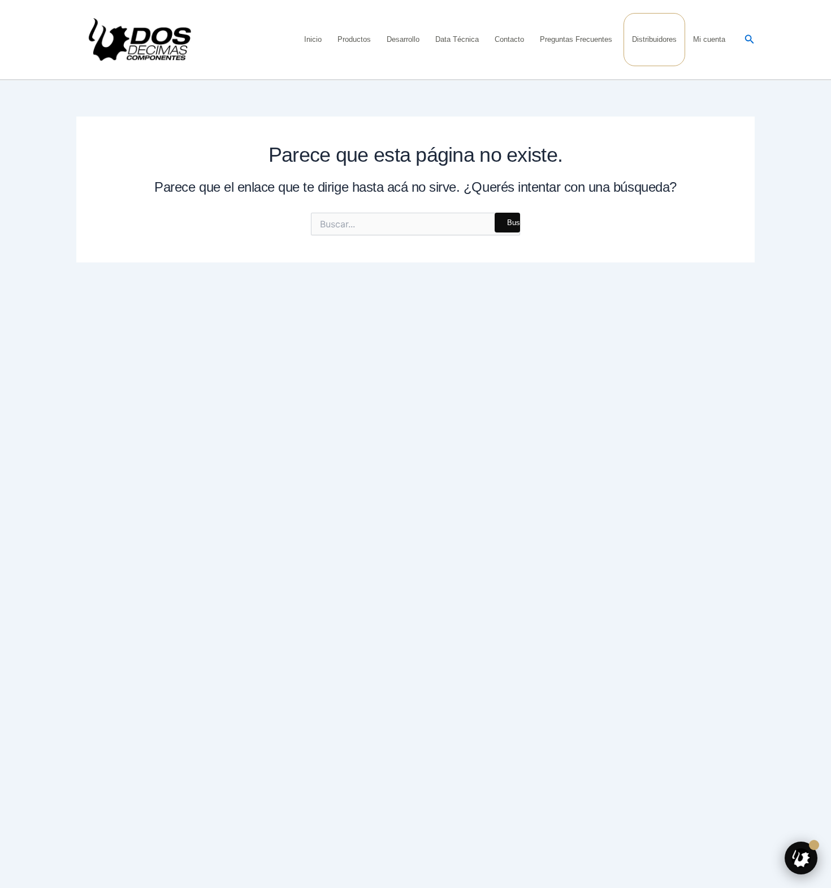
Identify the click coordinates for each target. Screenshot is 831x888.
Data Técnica (457, 39)
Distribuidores (654, 39)
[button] (750, 39)
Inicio (313, 39)
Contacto (509, 39)
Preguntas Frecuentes (576, 39)
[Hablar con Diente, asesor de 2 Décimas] (801, 858)
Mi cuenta (709, 39)
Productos (354, 39)
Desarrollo (403, 39)
